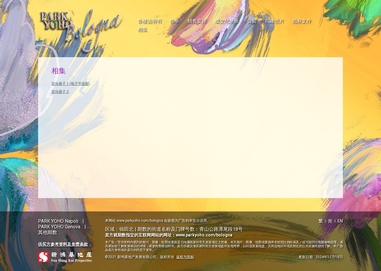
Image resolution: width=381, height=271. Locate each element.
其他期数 (47, 232)
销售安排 (197, 21)
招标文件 (301, 21)
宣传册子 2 (60, 92)
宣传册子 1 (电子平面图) (70, 84)
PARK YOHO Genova (59, 227)
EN (340, 221)
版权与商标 (185, 257)
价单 (174, 21)
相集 (142, 29)
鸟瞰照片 (274, 21)
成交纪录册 (227, 21)
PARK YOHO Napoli (58, 221)
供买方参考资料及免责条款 (63, 244)
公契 (252, 21)
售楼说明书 (149, 21)
